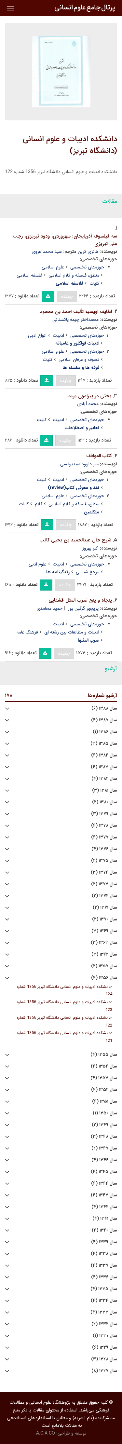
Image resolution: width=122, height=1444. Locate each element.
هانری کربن (88, 251)
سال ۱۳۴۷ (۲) (104, 1148)
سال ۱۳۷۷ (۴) (104, 837)
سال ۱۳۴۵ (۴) (104, 1171)
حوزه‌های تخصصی (87, 267)
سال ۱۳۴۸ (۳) (104, 1136)
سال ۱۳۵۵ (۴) (103, 1054)
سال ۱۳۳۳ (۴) (103, 1312)
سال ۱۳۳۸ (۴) (104, 1253)
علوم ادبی (38, 564)
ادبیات (58, 335)
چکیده (67, 296)
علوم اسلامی (53, 267)
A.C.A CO (45, 1433)
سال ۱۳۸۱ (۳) (104, 790)
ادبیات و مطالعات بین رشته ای (71, 632)
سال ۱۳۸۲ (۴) (104, 778)
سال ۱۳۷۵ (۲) (104, 860)
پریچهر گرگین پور (83, 608)
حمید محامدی (49, 608)
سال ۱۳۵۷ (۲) (104, 966)
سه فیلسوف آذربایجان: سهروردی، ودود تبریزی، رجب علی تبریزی (65, 240)
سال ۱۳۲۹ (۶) (104, 1347)
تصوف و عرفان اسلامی (79, 359)
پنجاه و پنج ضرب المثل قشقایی (80, 600)
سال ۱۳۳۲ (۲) (104, 1324)
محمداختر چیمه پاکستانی (75, 319)
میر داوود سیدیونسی (79, 464)
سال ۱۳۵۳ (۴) (103, 1078)
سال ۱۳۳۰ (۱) (105, 1335)
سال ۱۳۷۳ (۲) (104, 884)
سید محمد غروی (47, 251)
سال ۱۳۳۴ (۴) (104, 1300)
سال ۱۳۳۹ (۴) (104, 1242)
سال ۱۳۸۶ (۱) (105, 732)
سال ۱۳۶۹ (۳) (104, 931)
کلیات (94, 283)
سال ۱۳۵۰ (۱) (105, 1113)
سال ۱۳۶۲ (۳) (104, 954)
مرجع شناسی (87, 572)
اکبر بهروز (90, 548)
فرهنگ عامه (27, 632)
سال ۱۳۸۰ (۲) (104, 802)
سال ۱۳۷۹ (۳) (104, 814)
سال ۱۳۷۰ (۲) (104, 919)
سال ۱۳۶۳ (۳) (104, 942)
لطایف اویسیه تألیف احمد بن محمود (76, 312)
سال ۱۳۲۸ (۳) (104, 1359)
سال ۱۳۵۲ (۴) (104, 1089)
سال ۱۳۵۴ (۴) (104, 1066)
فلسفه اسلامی (29, 275)
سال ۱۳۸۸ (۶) (104, 708)
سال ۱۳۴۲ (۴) (104, 1207)
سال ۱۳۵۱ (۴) (104, 1101)
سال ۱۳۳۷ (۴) (104, 1265)
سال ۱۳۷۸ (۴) (104, 825)
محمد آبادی (88, 403)
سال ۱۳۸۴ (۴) (104, 755)
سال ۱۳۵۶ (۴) (104, 977)
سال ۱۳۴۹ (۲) (104, 1125)
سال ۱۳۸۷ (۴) (104, 720)
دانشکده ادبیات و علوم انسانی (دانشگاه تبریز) (70, 145)
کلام (38, 504)
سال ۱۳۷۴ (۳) (104, 872)
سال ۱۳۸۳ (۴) (104, 767)
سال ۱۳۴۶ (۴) (104, 1160)
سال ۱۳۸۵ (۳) (103, 743)
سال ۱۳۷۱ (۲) (105, 907)
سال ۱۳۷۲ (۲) (104, 895)
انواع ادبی (37, 335)
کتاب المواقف (99, 456)
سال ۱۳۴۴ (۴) (104, 1183)
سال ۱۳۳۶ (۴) (104, 1277)
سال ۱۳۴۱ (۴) (104, 1218)
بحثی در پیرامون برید (89, 396)
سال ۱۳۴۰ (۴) (104, 1230)
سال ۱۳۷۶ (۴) (104, 849)
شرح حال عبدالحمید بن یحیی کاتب (75, 540)
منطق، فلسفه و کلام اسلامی (73, 275)
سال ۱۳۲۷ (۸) (104, 1371)
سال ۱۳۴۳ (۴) (104, 1195)
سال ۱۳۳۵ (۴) (103, 1289)
